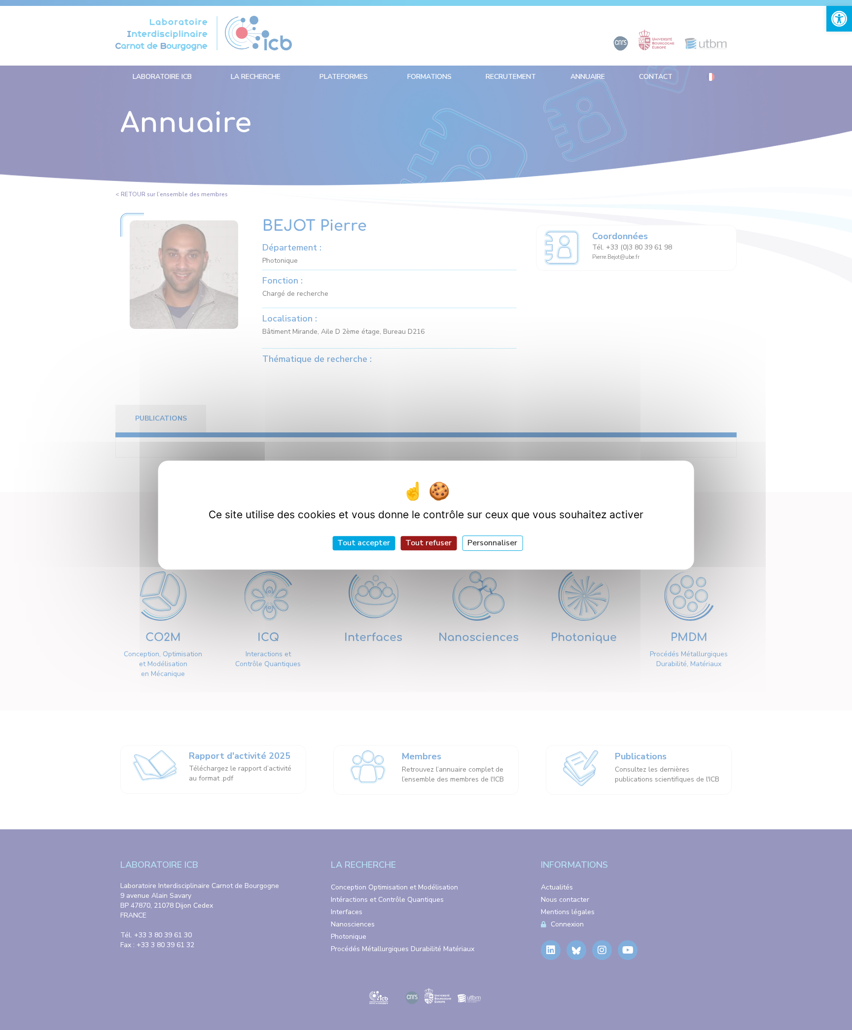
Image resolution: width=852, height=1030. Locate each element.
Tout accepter (363, 542)
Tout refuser (428, 542)
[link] (839, 19)
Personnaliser (492, 542)
